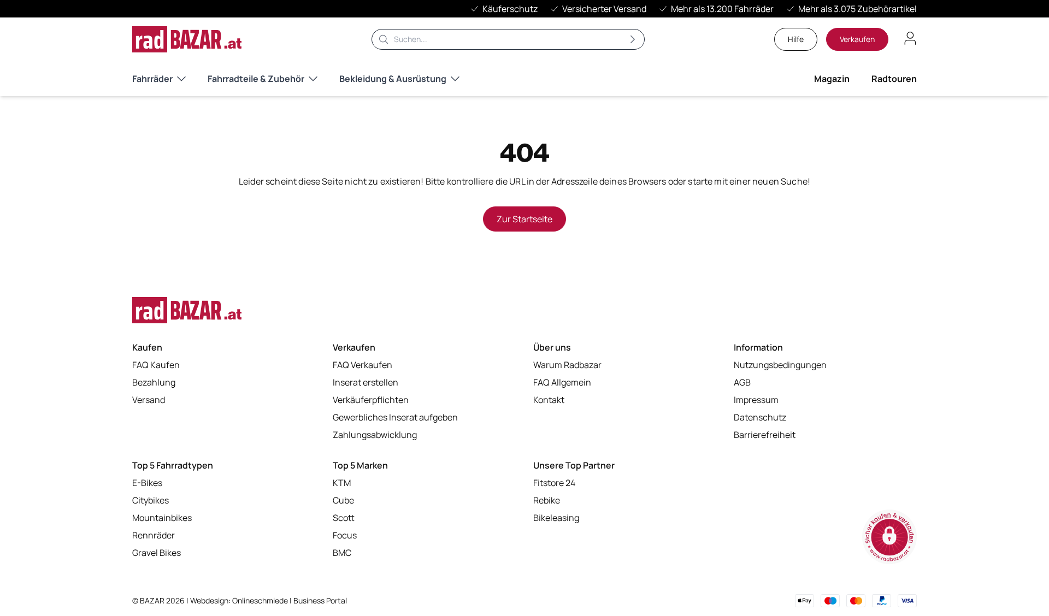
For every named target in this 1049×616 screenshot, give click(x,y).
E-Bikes (147, 483)
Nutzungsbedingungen (780, 365)
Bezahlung (153, 382)
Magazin (832, 79)
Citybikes (150, 500)
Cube (343, 500)
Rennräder (153, 535)
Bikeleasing (556, 518)
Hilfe (796, 39)
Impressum (756, 400)
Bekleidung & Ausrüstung (392, 79)
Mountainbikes (162, 518)
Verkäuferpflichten (371, 400)
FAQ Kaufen (156, 365)
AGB (742, 382)
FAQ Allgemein (562, 382)
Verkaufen (857, 39)
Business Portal (320, 600)
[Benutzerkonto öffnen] (910, 38)
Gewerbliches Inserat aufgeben (395, 417)
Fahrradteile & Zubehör (256, 79)
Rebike (546, 500)
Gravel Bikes (156, 553)
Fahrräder (152, 79)
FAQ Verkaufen (362, 365)
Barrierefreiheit (764, 435)
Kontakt (548, 400)
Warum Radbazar (567, 365)
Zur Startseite (524, 219)
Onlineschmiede (261, 600)
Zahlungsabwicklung (375, 435)
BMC (342, 553)
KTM (342, 483)
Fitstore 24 (554, 483)
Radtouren (894, 79)
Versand (148, 400)
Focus (345, 535)
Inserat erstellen (365, 382)
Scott (344, 518)
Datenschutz (760, 417)
